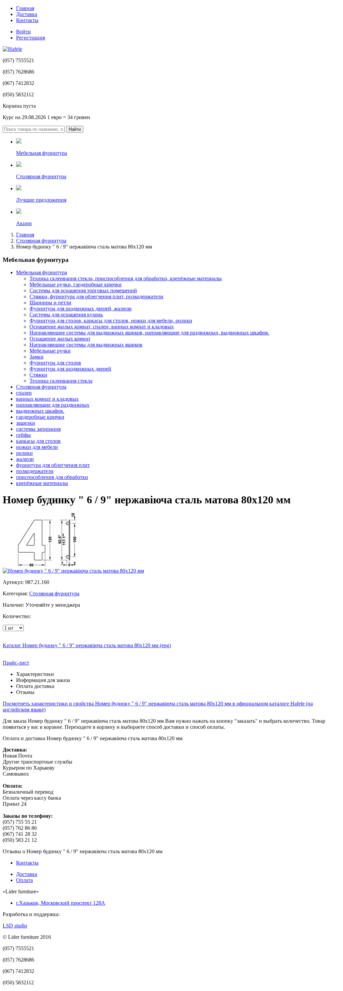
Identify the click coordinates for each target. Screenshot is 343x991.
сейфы (23, 435)
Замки (36, 357)
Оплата (24, 880)
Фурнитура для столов (55, 363)
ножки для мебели (37, 447)
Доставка (26, 14)
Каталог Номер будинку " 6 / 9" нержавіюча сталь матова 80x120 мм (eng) (87, 645)
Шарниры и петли (50, 302)
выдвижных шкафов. (40, 411)
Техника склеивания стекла (60, 381)
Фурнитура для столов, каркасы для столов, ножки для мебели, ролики (110, 320)
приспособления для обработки (52, 477)
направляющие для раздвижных (52, 405)
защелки (25, 423)
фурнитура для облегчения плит (53, 465)
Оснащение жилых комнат (59, 338)
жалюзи (25, 459)
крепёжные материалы (42, 483)
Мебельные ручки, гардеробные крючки (75, 284)
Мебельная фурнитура (41, 272)
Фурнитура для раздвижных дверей (70, 369)
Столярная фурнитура (41, 240)
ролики (24, 453)
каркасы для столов (38, 441)
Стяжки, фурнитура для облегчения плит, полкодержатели (96, 296)
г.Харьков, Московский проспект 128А (60, 903)
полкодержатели (35, 471)
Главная (25, 8)
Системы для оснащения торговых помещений (83, 290)
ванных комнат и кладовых (47, 399)
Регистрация (30, 37)
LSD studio (15, 925)
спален (24, 393)
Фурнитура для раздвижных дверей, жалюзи (80, 308)
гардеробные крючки (40, 417)
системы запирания (38, 429)
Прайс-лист (16, 663)
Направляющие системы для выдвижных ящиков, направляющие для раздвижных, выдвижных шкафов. (149, 332)
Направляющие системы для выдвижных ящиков (85, 345)
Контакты (27, 20)
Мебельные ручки (50, 351)
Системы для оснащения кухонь (66, 314)
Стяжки (38, 375)
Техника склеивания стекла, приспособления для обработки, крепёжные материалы (125, 278)
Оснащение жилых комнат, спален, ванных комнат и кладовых (101, 326)
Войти (23, 31)
